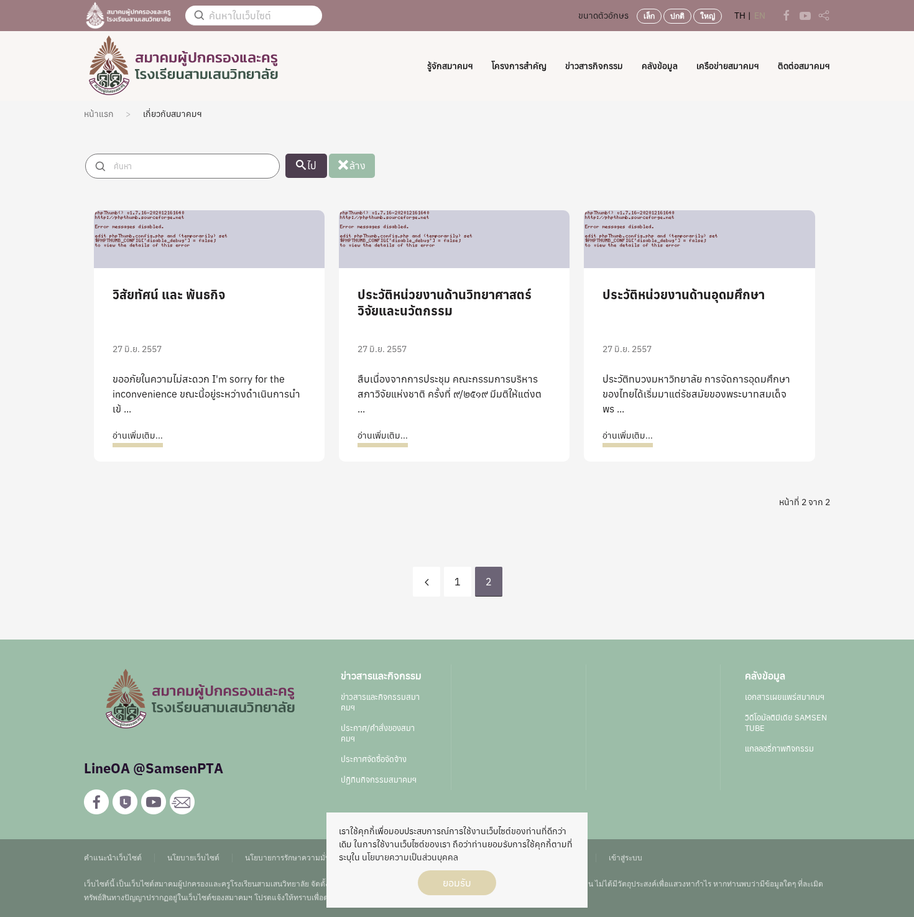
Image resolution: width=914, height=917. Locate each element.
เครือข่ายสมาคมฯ (727, 66)
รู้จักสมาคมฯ (450, 66)
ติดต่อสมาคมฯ (804, 66)
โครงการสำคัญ (519, 66)
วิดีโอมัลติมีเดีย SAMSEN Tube (786, 722)
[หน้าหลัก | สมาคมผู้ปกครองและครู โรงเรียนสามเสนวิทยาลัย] (128, 15)
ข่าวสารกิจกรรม (594, 66)
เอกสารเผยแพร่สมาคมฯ (784, 697)
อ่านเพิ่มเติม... (138, 435)
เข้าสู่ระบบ (625, 857)
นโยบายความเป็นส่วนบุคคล (410, 857)
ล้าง (357, 165)
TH (740, 15)
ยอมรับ (457, 883)
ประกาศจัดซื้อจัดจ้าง (374, 759)
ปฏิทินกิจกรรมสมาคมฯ (379, 780)
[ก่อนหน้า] (426, 582)
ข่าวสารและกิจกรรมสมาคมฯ (380, 702)
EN (759, 15)
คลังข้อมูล (660, 66)
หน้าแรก (99, 113)
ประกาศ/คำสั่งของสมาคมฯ (378, 733)
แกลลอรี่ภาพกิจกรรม (779, 748)
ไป (311, 165)
